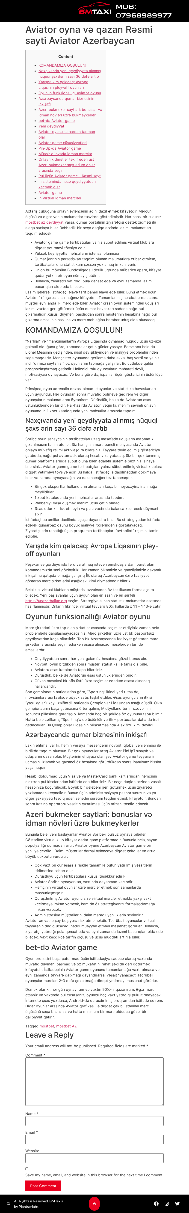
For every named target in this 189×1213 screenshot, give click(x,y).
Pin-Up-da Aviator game (59, 148)
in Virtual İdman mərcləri (59, 198)
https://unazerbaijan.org (46, 600)
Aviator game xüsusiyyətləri (62, 142)
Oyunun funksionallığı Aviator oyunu (69, 93)
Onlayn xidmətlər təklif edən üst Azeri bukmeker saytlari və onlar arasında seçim (66, 165)
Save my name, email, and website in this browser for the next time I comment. (94, 1175)
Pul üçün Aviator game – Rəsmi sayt (69, 176)
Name (31, 1113)
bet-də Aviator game (56, 120)
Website (32, 1151)
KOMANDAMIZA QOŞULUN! (62, 65)
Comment (35, 1055)
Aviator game (50, 192)
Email (31, 1132)
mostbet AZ (66, 1026)
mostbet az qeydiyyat (44, 222)
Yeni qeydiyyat (51, 126)
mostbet (47, 1026)
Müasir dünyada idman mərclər (65, 153)
